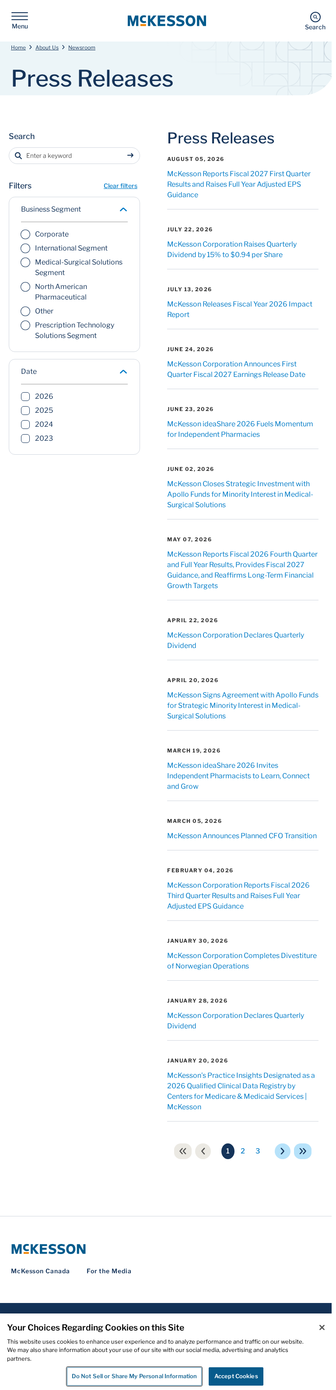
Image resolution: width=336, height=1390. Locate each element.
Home (18, 47)
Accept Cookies (236, 1376)
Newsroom (81, 47)
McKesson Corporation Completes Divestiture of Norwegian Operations (242, 960)
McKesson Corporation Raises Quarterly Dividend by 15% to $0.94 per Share (232, 249)
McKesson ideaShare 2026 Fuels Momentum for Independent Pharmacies (240, 429)
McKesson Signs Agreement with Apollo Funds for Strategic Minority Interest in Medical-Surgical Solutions (242, 705)
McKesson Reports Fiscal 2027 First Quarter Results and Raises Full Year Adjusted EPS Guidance (239, 184)
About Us (47, 47)
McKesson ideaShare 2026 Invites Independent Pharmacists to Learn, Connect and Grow (238, 776)
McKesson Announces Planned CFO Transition (242, 836)
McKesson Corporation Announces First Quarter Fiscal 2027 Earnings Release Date (236, 369)
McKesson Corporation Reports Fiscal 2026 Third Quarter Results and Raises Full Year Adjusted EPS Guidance (238, 895)
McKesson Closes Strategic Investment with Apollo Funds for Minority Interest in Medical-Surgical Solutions (240, 494)
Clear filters (120, 185)
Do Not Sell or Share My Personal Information (134, 1376)
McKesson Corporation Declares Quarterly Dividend (235, 640)
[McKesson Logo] (168, 1249)
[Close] (322, 1327)
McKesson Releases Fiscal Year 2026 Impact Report (239, 309)
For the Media (109, 1271)
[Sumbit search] (132, 155)
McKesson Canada (40, 1271)
